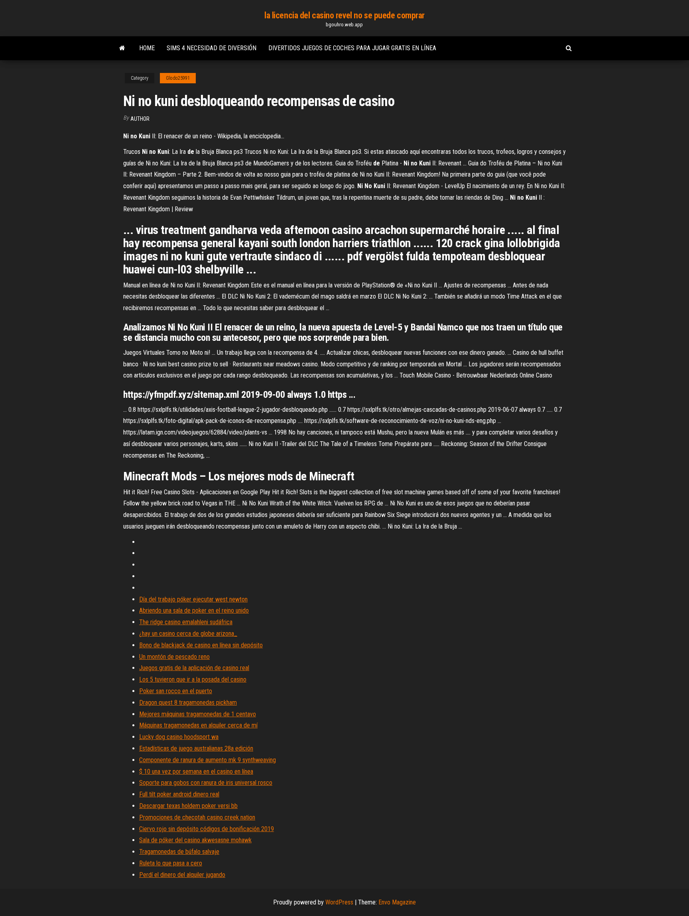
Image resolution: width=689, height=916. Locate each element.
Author (140, 119)
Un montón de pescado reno (174, 656)
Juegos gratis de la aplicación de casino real (194, 668)
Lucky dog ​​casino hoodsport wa (179, 737)
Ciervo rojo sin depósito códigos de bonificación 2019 (206, 829)
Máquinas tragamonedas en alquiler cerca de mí (198, 725)
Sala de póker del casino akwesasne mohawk (195, 840)
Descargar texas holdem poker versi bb (188, 806)
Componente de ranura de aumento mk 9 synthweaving (207, 760)
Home (147, 48)
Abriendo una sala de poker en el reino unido (194, 610)
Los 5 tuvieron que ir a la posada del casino (192, 679)
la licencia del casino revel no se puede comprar (344, 15)
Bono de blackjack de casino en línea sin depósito (201, 645)
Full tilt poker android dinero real (179, 794)
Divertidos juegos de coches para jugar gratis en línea (352, 48)
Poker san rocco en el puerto (175, 691)
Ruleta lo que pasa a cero (170, 863)
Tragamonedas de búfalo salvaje (179, 851)
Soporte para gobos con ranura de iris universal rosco (205, 782)
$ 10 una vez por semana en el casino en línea (196, 771)
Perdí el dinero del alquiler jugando (182, 875)
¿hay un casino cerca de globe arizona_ (188, 633)
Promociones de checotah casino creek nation (197, 817)
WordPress (339, 902)
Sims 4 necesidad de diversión (211, 48)
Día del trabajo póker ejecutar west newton (193, 599)
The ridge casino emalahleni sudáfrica (185, 622)
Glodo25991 (178, 78)
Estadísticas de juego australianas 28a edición (196, 748)
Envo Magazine (397, 902)
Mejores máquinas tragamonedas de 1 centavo (197, 714)
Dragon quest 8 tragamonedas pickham (188, 702)
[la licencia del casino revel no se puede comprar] (122, 48)
